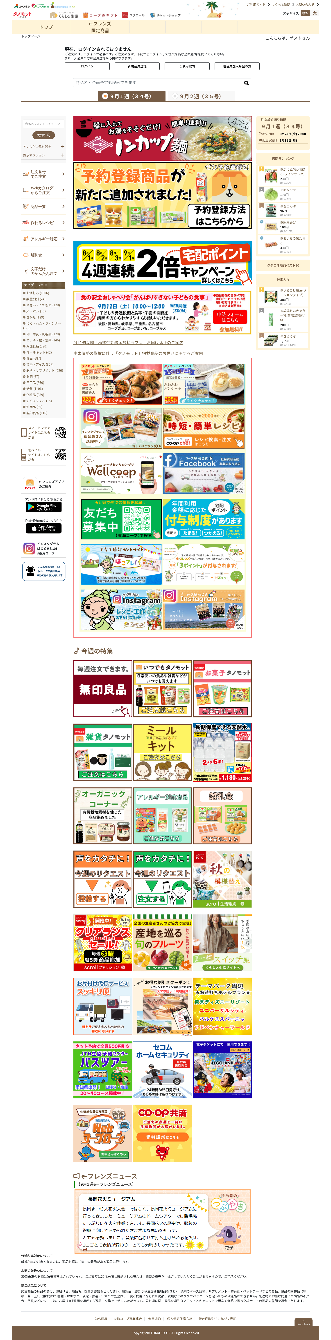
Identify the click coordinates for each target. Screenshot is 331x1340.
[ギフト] (100, 14)
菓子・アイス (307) (39, 364)
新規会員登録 (137, 66)
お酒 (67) (32, 376)
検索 (41, 135)
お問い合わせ (305, 4)
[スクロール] (133, 15)
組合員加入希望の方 (237, 66)
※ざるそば (288, 336)
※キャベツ (288, 190)
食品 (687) (33, 358)
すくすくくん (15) (39, 400)
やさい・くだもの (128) (43, 305)
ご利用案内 (187, 66)
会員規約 (154, 1318)
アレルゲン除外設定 (37, 146)
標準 (305, 13)
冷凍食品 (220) (36, 346)
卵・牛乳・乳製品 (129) (43, 334)
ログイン (87, 66)
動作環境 (101, 1318)
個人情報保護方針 (179, 1318)
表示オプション (34, 155)
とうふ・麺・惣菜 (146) (43, 340)
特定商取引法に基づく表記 (217, 1318)
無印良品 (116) (36, 413)
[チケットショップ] (165, 15)
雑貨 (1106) (34, 388)
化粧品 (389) (35, 394)
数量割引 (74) (35, 299)
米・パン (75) (36, 311)
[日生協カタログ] (64, 14)
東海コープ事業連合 (128, 1318)
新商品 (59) (34, 407)
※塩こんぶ (288, 206)
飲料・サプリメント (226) (44, 370)
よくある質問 (280, 4)
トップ (46, 27)
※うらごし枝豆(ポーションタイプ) (293, 292)
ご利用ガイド (256, 4)
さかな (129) (35, 317)
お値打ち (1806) (37, 293)
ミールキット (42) (39, 352)
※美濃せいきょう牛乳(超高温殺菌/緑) (292, 315)
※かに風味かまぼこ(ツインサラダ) (292, 171)
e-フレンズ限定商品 (100, 26)
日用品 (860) (35, 382)
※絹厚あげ (288, 222)
